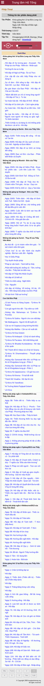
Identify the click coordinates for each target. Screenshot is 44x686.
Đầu (4, 671)
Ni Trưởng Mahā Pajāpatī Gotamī (18, 386)
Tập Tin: (5, 37)
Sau (26, 675)
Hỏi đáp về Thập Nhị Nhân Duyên (18, 274)
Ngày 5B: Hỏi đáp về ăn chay (16, 532)
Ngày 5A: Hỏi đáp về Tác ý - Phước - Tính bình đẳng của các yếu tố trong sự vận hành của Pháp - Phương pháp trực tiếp (22, 409)
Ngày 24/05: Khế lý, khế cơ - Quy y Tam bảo (22, 188)
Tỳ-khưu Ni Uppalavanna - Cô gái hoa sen (22, 372)
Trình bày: (6, 34)
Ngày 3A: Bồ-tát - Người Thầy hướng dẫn (21, 552)
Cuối (33, 675)
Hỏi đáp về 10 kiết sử (13, 277)
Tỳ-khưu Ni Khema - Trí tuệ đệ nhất (19, 375)
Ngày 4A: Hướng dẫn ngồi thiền (18, 542)
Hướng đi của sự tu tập (14, 69)
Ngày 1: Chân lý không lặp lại (17, 570)
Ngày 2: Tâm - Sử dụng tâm (16, 556)
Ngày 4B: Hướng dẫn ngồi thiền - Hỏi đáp (21, 539)
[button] (4, 45)
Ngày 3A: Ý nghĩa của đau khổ (17, 431)
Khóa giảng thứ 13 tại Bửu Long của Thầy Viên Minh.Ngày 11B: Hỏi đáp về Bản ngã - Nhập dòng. (27, 24)
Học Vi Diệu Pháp (12, 257)
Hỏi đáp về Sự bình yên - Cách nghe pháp (22, 104)
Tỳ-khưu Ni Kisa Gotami (14, 333)
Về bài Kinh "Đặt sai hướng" (16, 294)
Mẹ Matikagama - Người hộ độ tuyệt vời (21, 322)
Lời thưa (8, 390)
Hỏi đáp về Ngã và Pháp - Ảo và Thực (20, 73)
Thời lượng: (7, 31)
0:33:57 (15, 31)
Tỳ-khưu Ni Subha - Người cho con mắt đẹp (22, 318)
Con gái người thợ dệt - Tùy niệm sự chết (21, 309)
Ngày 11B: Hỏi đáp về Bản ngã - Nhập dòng (22, 665)
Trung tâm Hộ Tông (24, 2)
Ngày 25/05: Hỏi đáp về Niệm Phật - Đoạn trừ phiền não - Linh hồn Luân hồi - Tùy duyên (22, 169)
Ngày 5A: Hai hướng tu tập (16, 535)
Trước (12, 671)
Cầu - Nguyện (10, 285)
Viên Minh (16, 34)
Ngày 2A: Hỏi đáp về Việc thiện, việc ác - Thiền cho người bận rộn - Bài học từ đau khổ (22, 493)
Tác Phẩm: (6, 20)
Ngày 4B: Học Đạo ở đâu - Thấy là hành (21, 415)
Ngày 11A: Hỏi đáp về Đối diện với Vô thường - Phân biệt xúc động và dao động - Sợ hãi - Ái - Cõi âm (22, 659)
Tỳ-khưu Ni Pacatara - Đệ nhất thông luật (21, 340)
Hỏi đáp (8, 574)
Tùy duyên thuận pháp (14, 260)
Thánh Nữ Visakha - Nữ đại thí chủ (19, 379)
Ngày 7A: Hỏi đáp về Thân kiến (17, 518)
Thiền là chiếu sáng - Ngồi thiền (18, 281)
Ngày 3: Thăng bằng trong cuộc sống (20, 587)
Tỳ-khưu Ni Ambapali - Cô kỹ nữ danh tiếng (22, 337)
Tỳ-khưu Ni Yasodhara (14, 383)
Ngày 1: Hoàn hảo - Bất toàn (16, 559)
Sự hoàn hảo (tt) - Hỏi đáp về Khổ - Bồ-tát (21, 101)
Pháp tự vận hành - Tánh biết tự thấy (19, 264)
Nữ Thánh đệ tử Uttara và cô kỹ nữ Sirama (22, 350)
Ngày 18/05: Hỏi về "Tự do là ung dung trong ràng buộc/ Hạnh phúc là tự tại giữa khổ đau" (22, 225)
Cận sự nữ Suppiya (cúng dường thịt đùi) (21, 326)
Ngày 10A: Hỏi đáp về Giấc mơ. (17, 647)
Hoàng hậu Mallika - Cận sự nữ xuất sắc (21, 329)
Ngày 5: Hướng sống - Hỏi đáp (17, 600)
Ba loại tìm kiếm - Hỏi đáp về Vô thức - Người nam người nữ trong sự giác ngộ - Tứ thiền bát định (22, 116)
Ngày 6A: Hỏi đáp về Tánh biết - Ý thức (20, 528)
